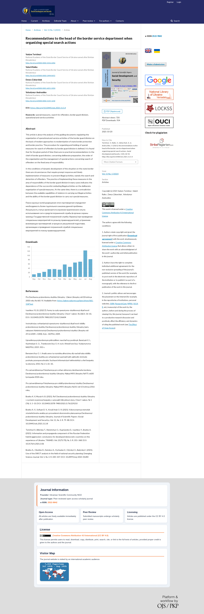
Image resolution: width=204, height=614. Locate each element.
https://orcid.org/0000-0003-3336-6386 (40, 63)
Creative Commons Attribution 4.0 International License (118, 212)
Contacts (120, 21)
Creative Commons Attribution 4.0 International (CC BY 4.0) (80, 535)
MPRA (130, 304)
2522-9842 (52, 502)
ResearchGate (121, 304)
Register (170, 2)
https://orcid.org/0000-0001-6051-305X (40, 88)
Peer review (88, 21)
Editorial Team (60, 21)
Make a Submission (155, 64)
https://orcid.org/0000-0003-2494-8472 (40, 75)
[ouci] (159, 127)
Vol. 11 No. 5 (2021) (52, 30)
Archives (46, 21)
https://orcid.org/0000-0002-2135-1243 (40, 101)
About (74, 21)
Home (24, 21)
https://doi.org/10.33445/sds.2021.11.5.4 (48, 108)
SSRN (112, 304)
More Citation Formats (113, 162)
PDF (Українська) (113, 111)
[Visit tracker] (54, 580)
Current (34, 21)
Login (179, 2)
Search (176, 21)
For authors (104, 21)
